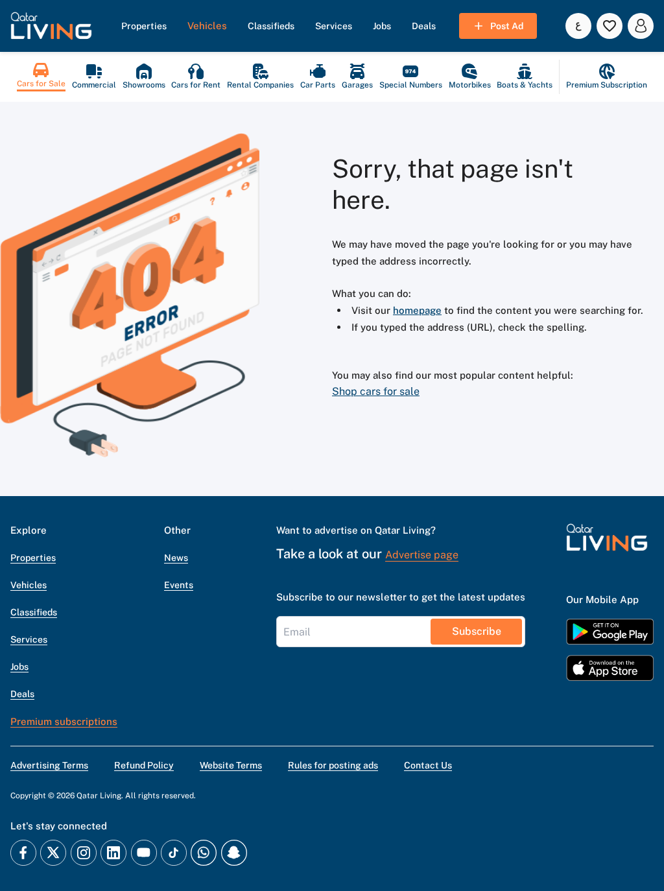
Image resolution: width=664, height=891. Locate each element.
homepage (417, 310)
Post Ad (506, 26)
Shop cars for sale (376, 391)
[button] (51, 26)
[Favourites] (609, 26)
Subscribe (476, 631)
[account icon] (641, 26)
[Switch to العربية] (578, 26)
